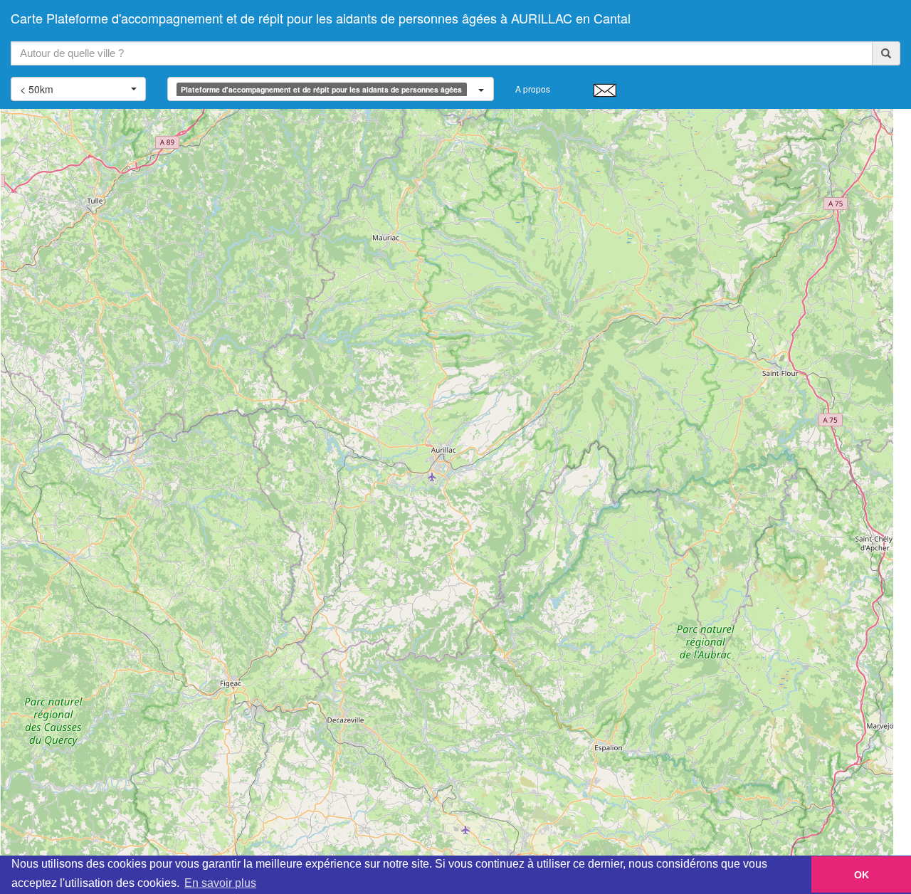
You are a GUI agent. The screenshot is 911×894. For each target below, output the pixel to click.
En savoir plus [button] (220, 883)
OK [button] (861, 874)
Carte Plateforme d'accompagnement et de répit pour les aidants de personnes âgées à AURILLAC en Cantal (321, 18)
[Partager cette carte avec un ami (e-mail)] (604, 89)
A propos (532, 89)
